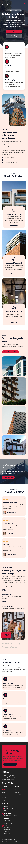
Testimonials (18, 795)
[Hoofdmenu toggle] (24, 4)
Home (3, 789)
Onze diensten (5, 795)
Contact (4, 800)
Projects (4, 797)
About (3, 792)
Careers (17, 792)
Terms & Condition (16, 841)
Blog (16, 789)
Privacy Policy (6, 841)
